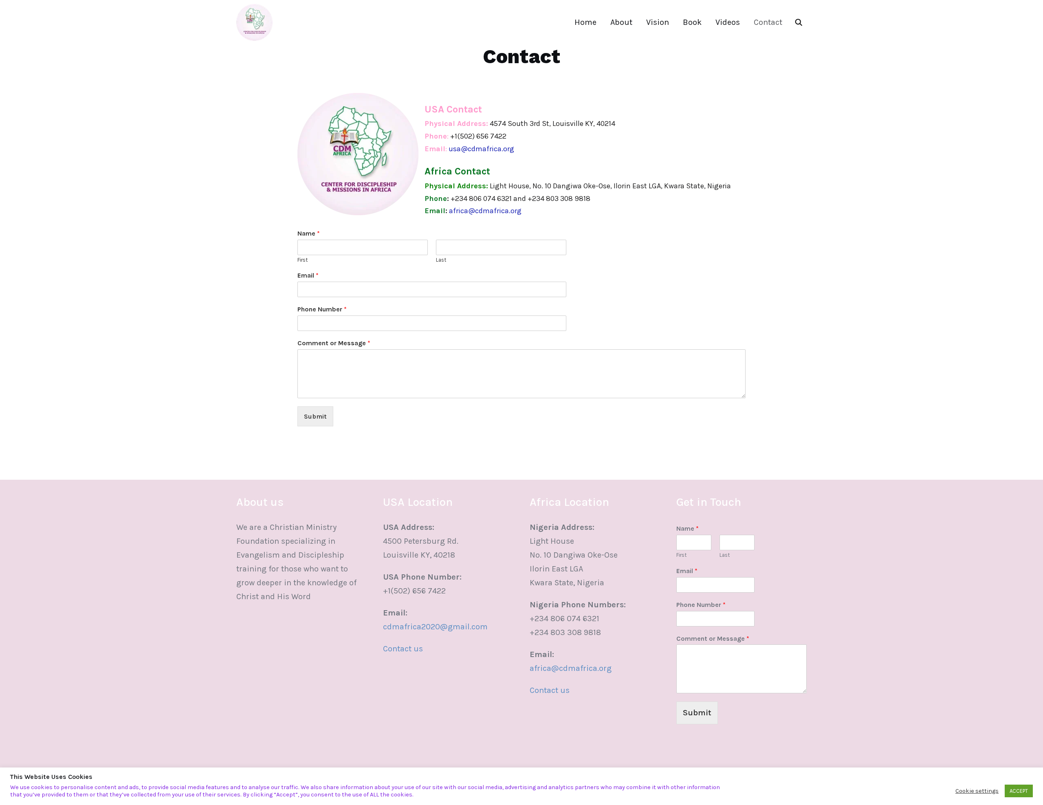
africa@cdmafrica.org (571, 668)
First (302, 260)
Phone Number (322, 309)
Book (692, 22)
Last (441, 260)
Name (308, 233)
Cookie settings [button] (977, 790)
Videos (727, 22)
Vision (657, 22)
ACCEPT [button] (1019, 791)
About (621, 22)
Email (308, 275)
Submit (315, 416)
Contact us (403, 648)
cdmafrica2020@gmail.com (435, 626)
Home (585, 22)
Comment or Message (333, 343)
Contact (768, 22)
